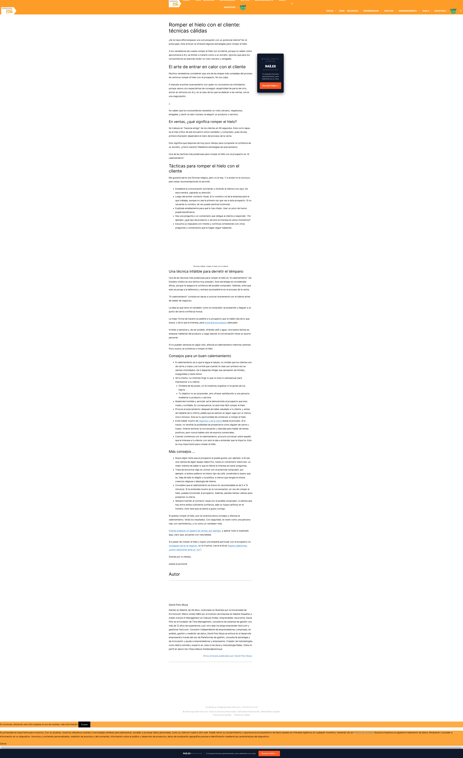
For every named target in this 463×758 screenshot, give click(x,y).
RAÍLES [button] (330, 11)
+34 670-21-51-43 (250, 707)
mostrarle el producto (216, 322)
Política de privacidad (222, 715)
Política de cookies (242, 715)
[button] (292, 3)
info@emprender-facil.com (228, 707)
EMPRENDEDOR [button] (371, 11)
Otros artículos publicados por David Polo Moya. (227, 656)
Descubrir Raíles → (270, 85)
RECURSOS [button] (352, 11)
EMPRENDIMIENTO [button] (408, 11)
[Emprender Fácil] (175, 3)
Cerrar (3, 743)
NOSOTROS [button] (440, 11)
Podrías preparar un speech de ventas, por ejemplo (195, 530)
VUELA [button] (425, 11)
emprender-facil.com (199, 711)
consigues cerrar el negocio (183, 545)
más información (69, 724)
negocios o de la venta (210, 421)
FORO (342, 11)
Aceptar (84, 724)
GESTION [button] (388, 11)
